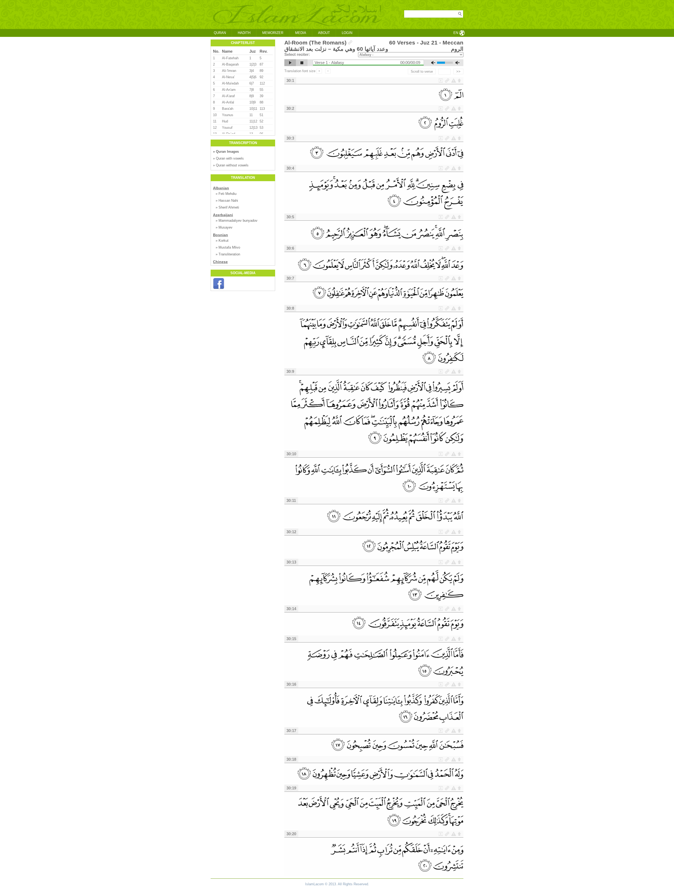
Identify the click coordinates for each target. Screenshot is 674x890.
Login (347, 33)
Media (300, 33)
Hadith (244, 33)
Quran (220, 33)
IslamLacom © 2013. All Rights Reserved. (337, 884)
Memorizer (272, 33)
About (324, 33)
